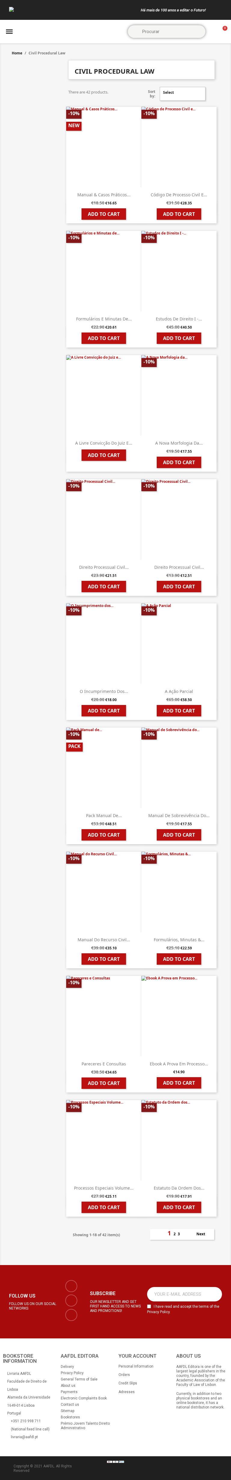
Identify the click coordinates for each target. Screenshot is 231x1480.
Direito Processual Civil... (104, 567)
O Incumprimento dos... (104, 691)
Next (204, 1234)
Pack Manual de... (104, 815)
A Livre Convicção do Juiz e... (103, 443)
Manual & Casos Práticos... (104, 195)
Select (182, 94)
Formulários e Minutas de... (104, 319)
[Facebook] (71, 1286)
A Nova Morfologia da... (179, 443)
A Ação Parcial (179, 691)
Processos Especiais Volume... (104, 1188)
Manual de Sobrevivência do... (179, 815)
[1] (214, 1294)
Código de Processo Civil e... (179, 195)
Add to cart (104, 214)
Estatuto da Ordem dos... (179, 1188)
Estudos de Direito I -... (179, 319)
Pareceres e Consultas (104, 1064)
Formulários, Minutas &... (179, 939)
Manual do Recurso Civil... (104, 939)
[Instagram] (71, 1301)
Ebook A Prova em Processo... (179, 1064)
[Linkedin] (71, 1315)
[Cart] (222, 31)
